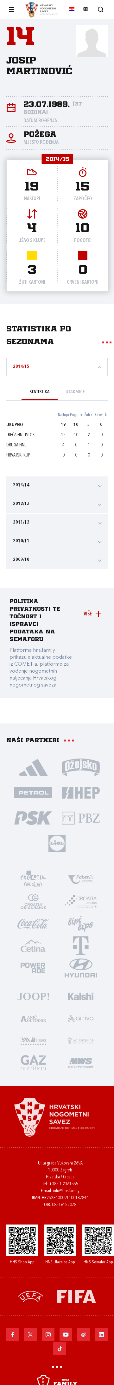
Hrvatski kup (18, 455)
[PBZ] (80, 817)
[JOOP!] (33, 996)
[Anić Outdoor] (33, 1018)
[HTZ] (33, 879)
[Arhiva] (100, 9)
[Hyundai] (80, 968)
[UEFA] (30, 1296)
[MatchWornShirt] (80, 1062)
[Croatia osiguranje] (33, 901)
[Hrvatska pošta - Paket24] (80, 879)
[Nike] (33, 767)
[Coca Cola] (33, 923)
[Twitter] (30, 1334)
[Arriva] (80, 1018)
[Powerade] (33, 968)
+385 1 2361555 (63, 1184)
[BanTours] (33, 1040)
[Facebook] (12, 1334)
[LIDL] (57, 843)
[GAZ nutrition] (33, 1062)
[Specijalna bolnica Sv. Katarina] (80, 1040)
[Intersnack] (80, 923)
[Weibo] (83, 1334)
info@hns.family (66, 1191)
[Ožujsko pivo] (80, 767)
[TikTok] (59, 1348)
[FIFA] (76, 1296)
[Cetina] (33, 945)
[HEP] (80, 792)
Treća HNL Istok (20, 435)
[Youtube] (66, 1334)
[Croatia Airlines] (80, 901)
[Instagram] (48, 1334)
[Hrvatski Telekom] (80, 945)
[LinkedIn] (101, 1334)
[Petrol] (33, 792)
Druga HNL (16, 445)
